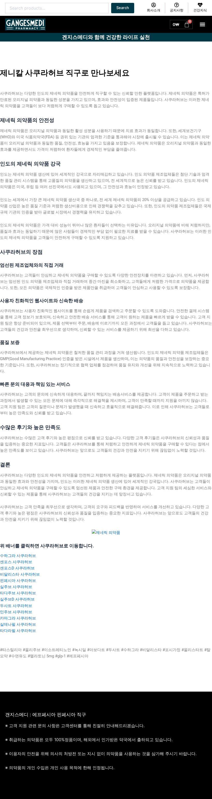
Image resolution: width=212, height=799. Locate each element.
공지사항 (176, 10)
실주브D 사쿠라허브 (17, 599)
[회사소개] (153, 5)
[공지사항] (176, 5)
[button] (202, 24)
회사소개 (153, 10)
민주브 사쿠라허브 (16, 612)
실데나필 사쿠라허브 (18, 624)
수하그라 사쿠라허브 (18, 555)
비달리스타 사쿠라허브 (20, 574)
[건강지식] (200, 5)
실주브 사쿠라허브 (16, 586)
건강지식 (200, 10)
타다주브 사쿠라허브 (18, 593)
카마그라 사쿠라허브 (18, 618)
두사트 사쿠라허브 (16, 605)
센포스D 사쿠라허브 (17, 568)
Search (122, 7)
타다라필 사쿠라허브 (18, 630)
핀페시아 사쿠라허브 (18, 580)
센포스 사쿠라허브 (16, 562)
